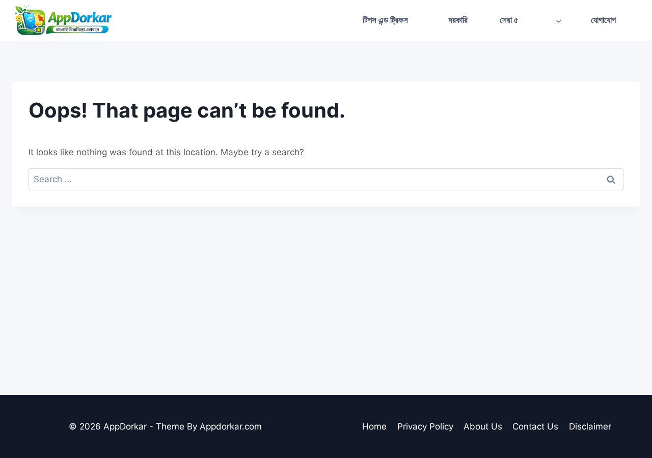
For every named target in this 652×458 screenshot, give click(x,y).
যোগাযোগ (603, 20)
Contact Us (535, 426)
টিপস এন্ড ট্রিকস (385, 20)
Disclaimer (590, 426)
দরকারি (458, 20)
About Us (483, 426)
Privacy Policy (425, 426)
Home (374, 426)
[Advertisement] (326, 283)
